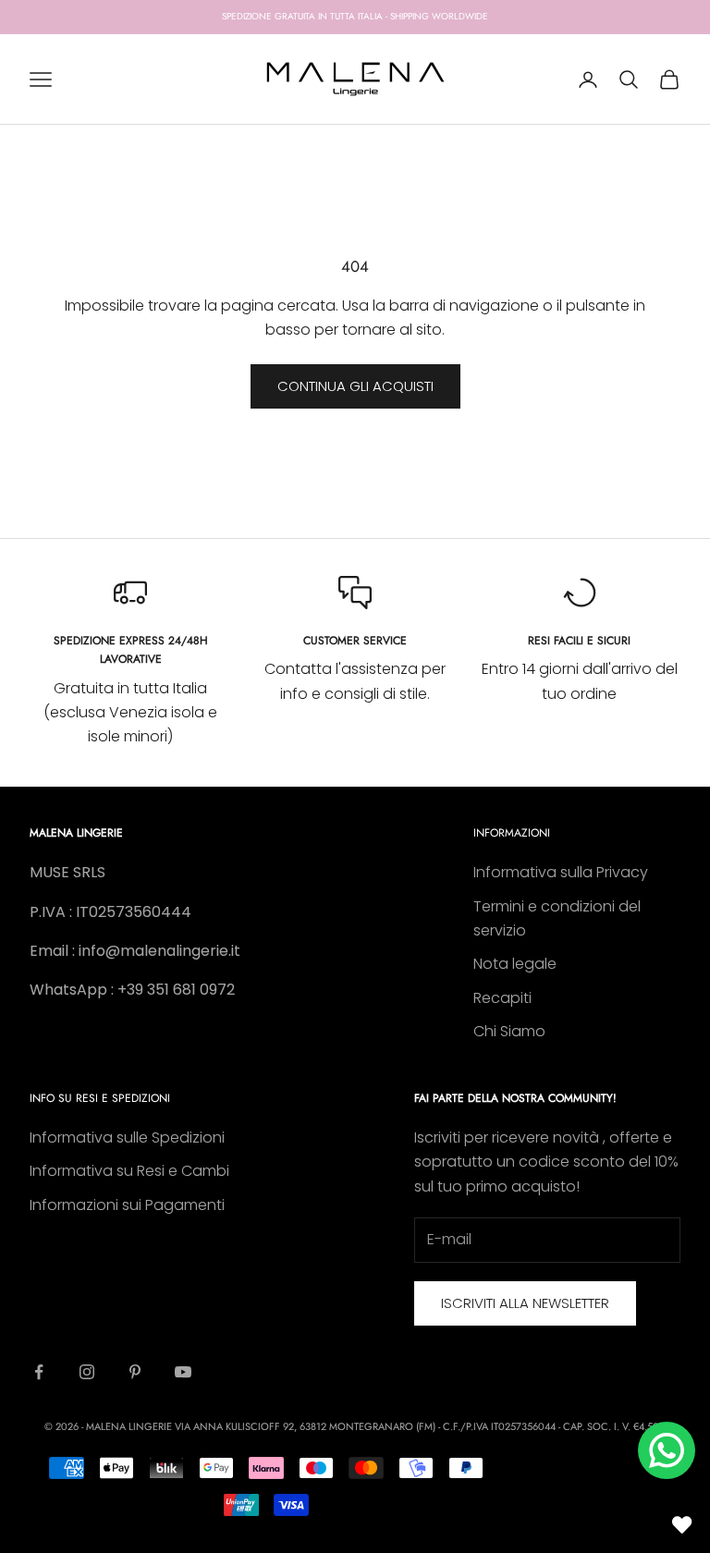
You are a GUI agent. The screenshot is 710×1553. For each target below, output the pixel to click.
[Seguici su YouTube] (183, 1372)
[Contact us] (666, 1450)
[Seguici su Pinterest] (135, 1372)
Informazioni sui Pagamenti (127, 1205)
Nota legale (515, 963)
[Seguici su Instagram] (87, 1372)
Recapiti (502, 998)
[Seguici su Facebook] (39, 1372)
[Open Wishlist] (682, 1525)
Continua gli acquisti (355, 386)
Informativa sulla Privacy (560, 872)
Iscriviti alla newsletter (525, 1303)
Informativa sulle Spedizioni (127, 1137)
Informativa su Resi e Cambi (129, 1170)
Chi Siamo (509, 1031)
